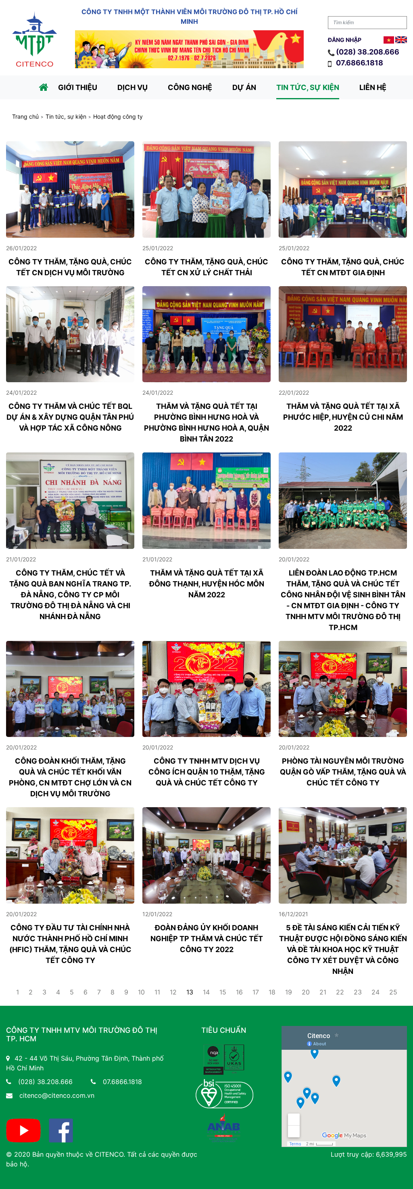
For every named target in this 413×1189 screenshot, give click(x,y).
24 (375, 992)
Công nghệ (190, 87)
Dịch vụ (132, 87)
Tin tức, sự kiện (307, 87)
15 (222, 992)
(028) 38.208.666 (367, 52)
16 (239, 992)
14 (206, 992)
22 (340, 992)
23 (358, 992)
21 (322, 992)
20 (306, 992)
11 (157, 992)
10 (141, 992)
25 (393, 992)
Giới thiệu (77, 87)
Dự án (244, 87)
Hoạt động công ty (118, 116)
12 (173, 992)
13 (189, 992)
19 (288, 992)
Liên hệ (372, 87)
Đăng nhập (344, 39)
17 (255, 992)
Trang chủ (25, 116)
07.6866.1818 (360, 63)
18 (272, 992)
